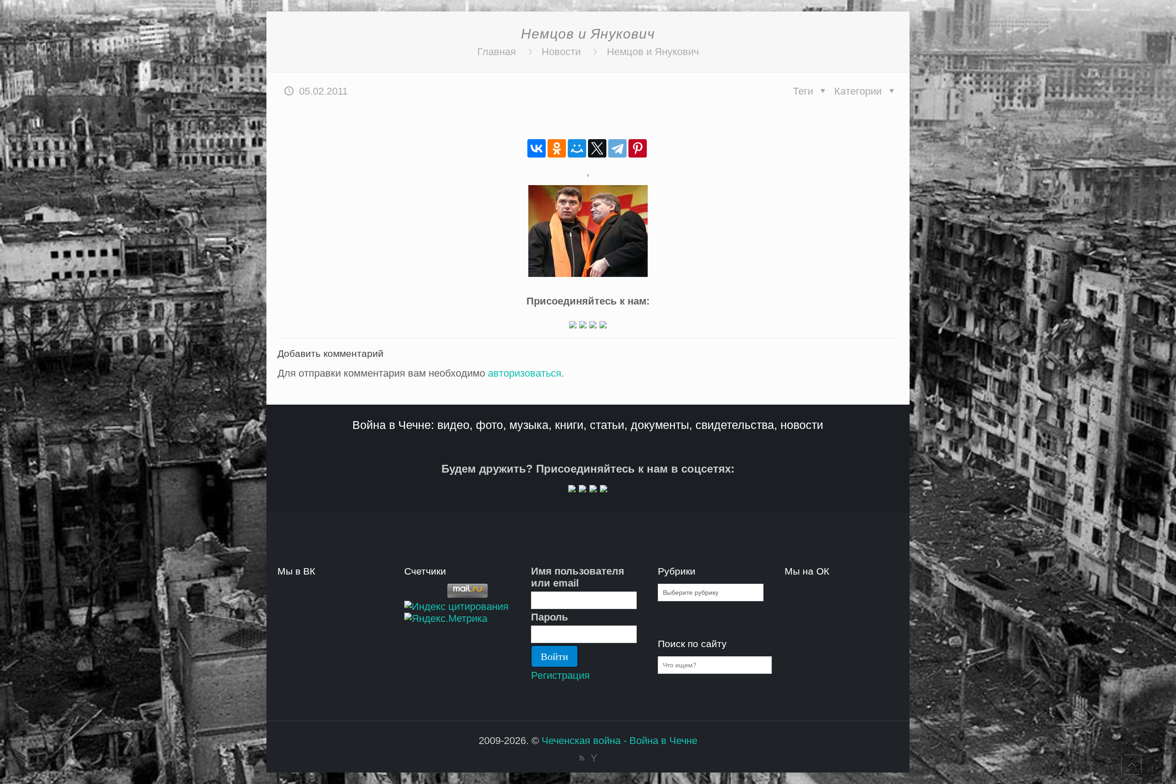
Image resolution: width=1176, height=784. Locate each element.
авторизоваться (524, 373)
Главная (496, 51)
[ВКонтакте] (536, 148)
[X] (597, 148)
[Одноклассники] (557, 148)
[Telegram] (617, 148)
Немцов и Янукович (653, 51)
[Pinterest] (637, 148)
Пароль (549, 617)
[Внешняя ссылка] (573, 325)
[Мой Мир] (577, 148)
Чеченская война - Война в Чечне (619, 740)
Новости (561, 51)
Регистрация (560, 675)
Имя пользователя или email (577, 577)
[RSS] (582, 758)
